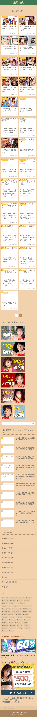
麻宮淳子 (5, 631)
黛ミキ (12, 631)
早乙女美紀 (28, 617)
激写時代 (18, 2)
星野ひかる (13, 619)
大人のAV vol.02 (6, 606)
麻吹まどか (28, 628)
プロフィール (14, 597)
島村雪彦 (12, 617)
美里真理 (28, 625)
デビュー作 (5, 597)
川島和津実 (20, 617)
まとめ (6, 587)
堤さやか (5, 603)
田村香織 (26, 622)
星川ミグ (5, 619)
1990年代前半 (9, 548)
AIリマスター (8, 577)
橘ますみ (18, 622)
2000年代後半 (9, 562)
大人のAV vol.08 (6, 611)
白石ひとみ (5, 625)
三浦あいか (5, 600)
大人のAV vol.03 (17, 606)
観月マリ (13, 628)
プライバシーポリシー (15, 712)
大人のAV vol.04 (27, 606)
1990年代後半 (9, 553)
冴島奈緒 (28, 600)
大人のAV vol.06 (17, 608)
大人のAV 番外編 (27, 611)
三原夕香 (22, 597)
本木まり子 (28, 619)
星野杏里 (20, 619)
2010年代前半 (9, 567)
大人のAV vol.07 (27, 608)
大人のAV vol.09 (17, 611)
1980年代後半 (9, 543)
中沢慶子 (13, 600)
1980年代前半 (9, 538)
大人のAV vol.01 (21, 603)
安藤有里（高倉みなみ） (8, 614)
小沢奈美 (26, 614)
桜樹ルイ (5, 622)
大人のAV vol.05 (6, 608)
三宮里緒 (29, 597)
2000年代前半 (9, 558)
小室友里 (19, 614)
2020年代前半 (9, 572)
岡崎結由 (5, 617)
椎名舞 (12, 622)
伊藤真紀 (20, 600)
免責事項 (25, 712)
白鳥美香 (13, 625)
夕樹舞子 (12, 603)
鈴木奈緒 (20, 628)
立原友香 (20, 625)
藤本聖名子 (5, 628)
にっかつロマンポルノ (11, 582)
